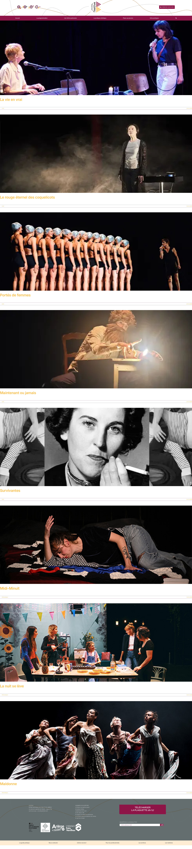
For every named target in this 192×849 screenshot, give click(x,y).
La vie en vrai (11, 99)
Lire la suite (189, 108)
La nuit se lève (12, 686)
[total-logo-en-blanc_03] (58, 826)
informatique (5, 597)
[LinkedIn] (31, 6)
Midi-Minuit (9, 588)
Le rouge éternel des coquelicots (27, 197)
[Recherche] (176, 18)
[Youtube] (37, 6)
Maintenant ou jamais (18, 393)
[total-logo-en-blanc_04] (73, 827)
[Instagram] (25, 6)
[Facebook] (19, 7)
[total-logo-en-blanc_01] (34, 827)
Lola (3, 108)
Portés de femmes (15, 295)
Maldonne (8, 784)
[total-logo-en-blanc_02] (45, 827)
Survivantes (10, 490)
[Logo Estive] (96, 7)
